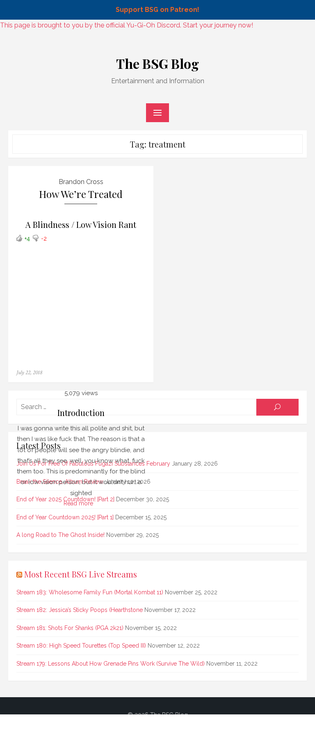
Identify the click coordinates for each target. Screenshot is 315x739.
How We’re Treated (81, 194)
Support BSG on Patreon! (157, 10)
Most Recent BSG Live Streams (80, 574)
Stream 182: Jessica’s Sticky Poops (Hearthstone (79, 610)
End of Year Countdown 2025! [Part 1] (65, 517)
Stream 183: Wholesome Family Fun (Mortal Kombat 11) (89, 592)
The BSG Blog (157, 63)
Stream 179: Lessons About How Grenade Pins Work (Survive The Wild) (110, 663)
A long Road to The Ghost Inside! (60, 535)
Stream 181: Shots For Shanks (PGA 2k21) (69, 628)
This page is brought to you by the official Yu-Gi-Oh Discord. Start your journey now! (126, 25)
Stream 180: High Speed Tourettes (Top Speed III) (81, 645)
